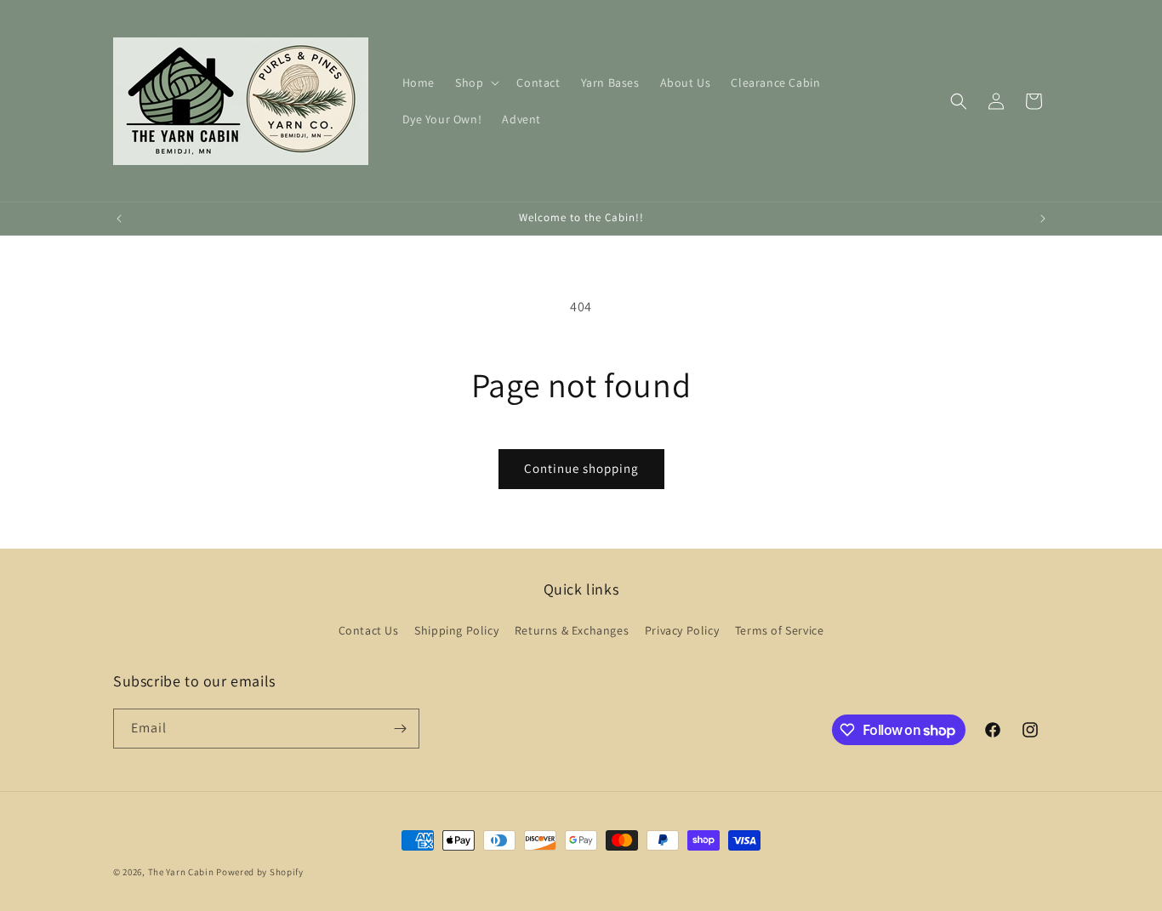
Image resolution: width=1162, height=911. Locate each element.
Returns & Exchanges (572, 630)
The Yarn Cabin (181, 872)
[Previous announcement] (119, 218)
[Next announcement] (1043, 218)
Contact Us (369, 630)
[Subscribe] (400, 729)
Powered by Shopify (260, 872)
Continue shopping (581, 468)
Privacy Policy (682, 630)
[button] (475, 82)
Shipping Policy (456, 630)
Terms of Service (779, 630)
